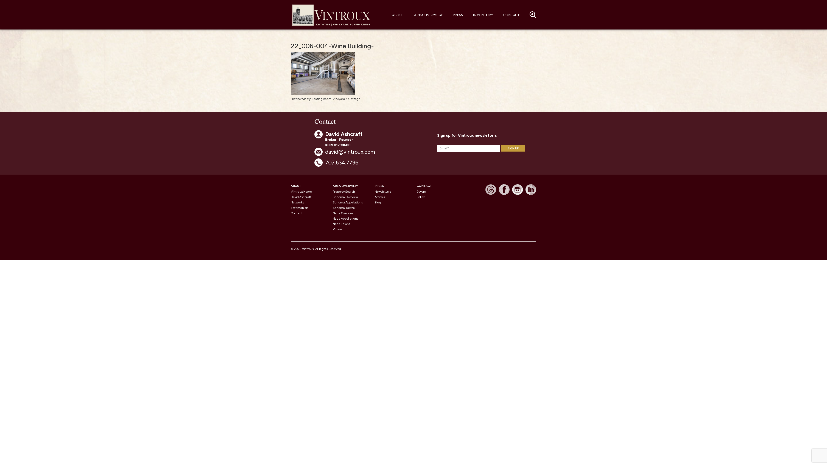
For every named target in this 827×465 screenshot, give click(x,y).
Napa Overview (343, 213)
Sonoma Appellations (348, 202)
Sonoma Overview (345, 197)
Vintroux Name (301, 192)
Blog (378, 202)
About (398, 14)
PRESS (379, 186)
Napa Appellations (345, 218)
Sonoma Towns (344, 208)
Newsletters (383, 192)
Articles (380, 197)
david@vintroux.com (350, 152)
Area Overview (428, 14)
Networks (297, 202)
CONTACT (424, 186)
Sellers (421, 197)
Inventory (483, 14)
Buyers (421, 192)
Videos (337, 229)
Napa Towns (341, 224)
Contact (511, 14)
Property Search (344, 192)
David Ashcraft (301, 197)
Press (458, 14)
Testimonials (299, 208)
